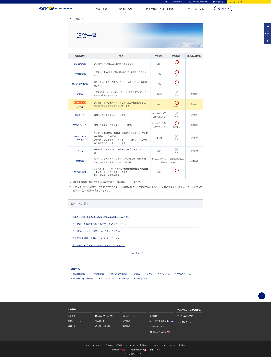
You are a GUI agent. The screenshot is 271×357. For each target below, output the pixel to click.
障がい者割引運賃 (80, 84)
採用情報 (153, 316)
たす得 (80, 107)
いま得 (80, 94)
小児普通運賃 (80, 74)
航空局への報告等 (102, 326)
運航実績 (126, 326)
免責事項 (109, 345)
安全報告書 (99, 321)
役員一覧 (72, 326)
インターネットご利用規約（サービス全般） (143, 345)
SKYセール (80, 115)
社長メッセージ (74, 321)
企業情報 (72, 309)
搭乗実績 (126, 321)
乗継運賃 (80, 161)
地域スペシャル (80, 125)
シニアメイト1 (80, 151)
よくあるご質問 (236, 2)
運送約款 (119, 345)
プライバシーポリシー (94, 345)
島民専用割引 (80, 172)
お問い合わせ (218, 2)
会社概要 (72, 316)
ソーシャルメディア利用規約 (174, 345)
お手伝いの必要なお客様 (198, 2)
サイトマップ (155, 350)
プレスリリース (128, 316)
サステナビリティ (156, 326)
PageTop (261, 295)
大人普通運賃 (80, 64)
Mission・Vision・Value (105, 316)
